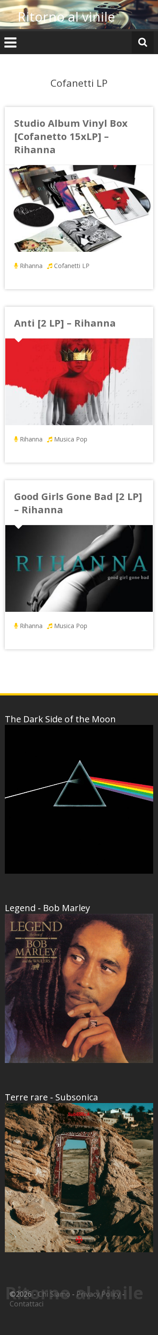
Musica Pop (70, 439)
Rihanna (31, 265)
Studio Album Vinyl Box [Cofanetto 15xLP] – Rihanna (71, 136)
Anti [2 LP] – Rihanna (65, 322)
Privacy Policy (98, 1294)
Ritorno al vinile (66, 16)
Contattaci (26, 1304)
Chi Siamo (54, 1294)
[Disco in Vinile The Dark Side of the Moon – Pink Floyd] (79, 799)
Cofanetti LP (72, 265)
